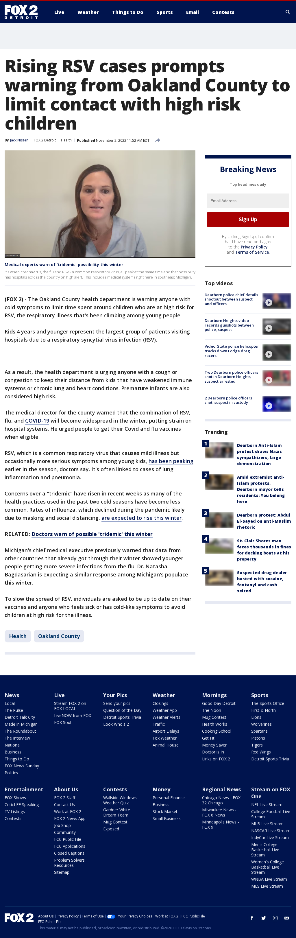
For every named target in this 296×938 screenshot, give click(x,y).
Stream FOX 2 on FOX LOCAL (70, 706)
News (12, 695)
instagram (275, 918)
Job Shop (62, 825)
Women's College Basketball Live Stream (267, 867)
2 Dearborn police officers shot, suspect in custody (228, 400)
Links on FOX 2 (216, 759)
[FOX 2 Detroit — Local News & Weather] (24, 12)
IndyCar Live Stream (270, 837)
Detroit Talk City (20, 717)
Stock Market (165, 811)
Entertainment (24, 789)
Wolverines (261, 724)
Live (59, 695)
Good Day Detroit (219, 703)
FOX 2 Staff (64, 797)
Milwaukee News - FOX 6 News (219, 812)
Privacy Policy (254, 247)
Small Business (167, 818)
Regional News (221, 789)
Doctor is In (213, 752)
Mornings (214, 695)
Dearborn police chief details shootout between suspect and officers (231, 299)
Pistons (258, 738)
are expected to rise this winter (141, 517)
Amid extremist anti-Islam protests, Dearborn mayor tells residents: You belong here (261, 489)
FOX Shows (15, 797)
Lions (256, 717)
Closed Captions (69, 853)
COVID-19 (37, 420)
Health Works (214, 724)
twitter (263, 918)
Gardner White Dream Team (116, 812)
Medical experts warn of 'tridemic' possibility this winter (64, 264)
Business (13, 752)
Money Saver (214, 745)
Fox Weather (165, 738)
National (13, 745)
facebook (252, 918)
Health (66, 140)
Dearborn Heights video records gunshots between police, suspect (229, 325)
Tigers (257, 745)
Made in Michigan (21, 724)
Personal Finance (169, 797)
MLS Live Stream (267, 886)
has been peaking (171, 461)
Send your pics (116, 703)
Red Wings (261, 752)
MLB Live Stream (267, 823)
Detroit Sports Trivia (122, 717)
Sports (259, 695)
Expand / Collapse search (287, 12)
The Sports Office (267, 703)
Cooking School (216, 731)
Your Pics (115, 695)
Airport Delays (166, 731)
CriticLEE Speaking (22, 804)
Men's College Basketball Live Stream (265, 850)
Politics (11, 772)
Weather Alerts (166, 717)
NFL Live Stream (266, 804)
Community (65, 832)
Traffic (159, 724)
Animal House (166, 745)
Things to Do (17, 759)
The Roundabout (20, 731)
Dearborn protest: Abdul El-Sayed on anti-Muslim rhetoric (264, 521)
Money (161, 789)
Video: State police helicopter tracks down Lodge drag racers (232, 351)
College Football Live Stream (270, 814)
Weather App (165, 710)
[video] (276, 301)
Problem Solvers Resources (69, 862)
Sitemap (61, 872)
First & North (263, 710)
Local (10, 703)
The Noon (211, 710)
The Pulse (14, 710)
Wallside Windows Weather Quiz (120, 800)
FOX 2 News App (70, 818)
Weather (164, 695)
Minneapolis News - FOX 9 (220, 824)
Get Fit (208, 738)
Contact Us (64, 804)
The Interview (17, 738)
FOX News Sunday (22, 766)
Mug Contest (214, 717)
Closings (160, 703)
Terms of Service (252, 252)
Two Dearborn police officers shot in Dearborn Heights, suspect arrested (231, 377)
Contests (13, 818)
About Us (66, 789)
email (286, 918)
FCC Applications (69, 846)
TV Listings (15, 811)
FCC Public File (67, 839)
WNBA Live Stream (269, 879)
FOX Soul (62, 722)
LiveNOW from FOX (72, 715)
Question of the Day (122, 710)
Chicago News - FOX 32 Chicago (221, 800)
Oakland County (59, 636)
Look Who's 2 (116, 724)
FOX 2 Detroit (45, 140)
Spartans (259, 731)
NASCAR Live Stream (271, 830)
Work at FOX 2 (67, 811)
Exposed (111, 829)
